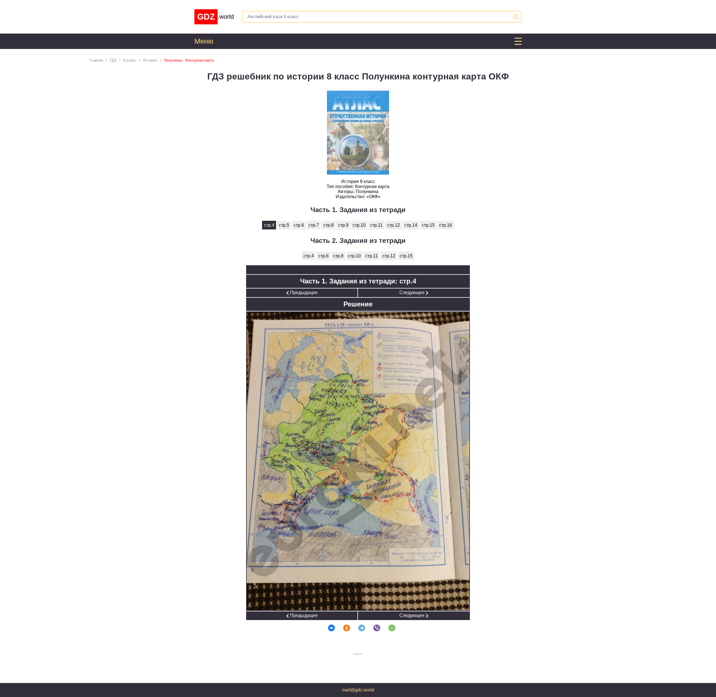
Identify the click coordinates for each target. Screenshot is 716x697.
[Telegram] (358, 628)
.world (215, 16)
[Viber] (373, 628)
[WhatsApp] (388, 628)
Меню (203, 41)
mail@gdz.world (358, 689)
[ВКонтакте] (328, 628)
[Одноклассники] (343, 628)
